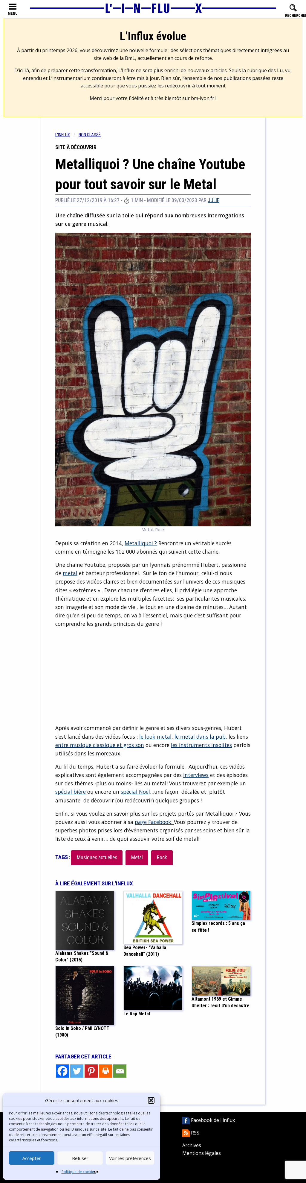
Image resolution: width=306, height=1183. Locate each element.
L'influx (62, 134)
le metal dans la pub (200, 736)
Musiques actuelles (97, 858)
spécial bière (70, 791)
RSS (194, 1132)
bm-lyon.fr (202, 98)
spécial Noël (135, 791)
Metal (137, 858)
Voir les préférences (130, 1158)
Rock (162, 858)
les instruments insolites (201, 745)
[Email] (119, 1071)
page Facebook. (154, 821)
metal (70, 573)
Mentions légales (201, 1153)
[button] (151, 1100)
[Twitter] (76, 1071)
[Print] (105, 1071)
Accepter (31, 1158)
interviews (196, 774)
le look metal (155, 736)
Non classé (90, 134)
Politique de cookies (79, 1171)
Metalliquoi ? (141, 543)
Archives (191, 1145)
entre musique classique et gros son (99, 745)
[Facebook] (62, 1071)
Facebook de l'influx (212, 1120)
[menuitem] (67, 134)
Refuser (80, 1158)
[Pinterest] (91, 1071)
